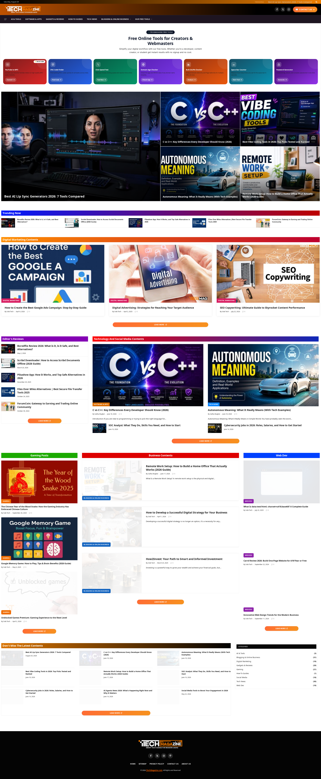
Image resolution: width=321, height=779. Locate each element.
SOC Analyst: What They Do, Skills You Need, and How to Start (144, 425)
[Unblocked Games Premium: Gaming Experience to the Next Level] (39, 593)
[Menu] (5, 19)
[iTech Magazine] (23, 9)
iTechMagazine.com (154, 770)
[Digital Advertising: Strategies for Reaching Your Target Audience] (160, 274)
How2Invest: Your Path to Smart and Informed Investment (184, 559)
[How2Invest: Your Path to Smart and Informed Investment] (112, 573)
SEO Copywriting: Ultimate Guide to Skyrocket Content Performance (262, 307)
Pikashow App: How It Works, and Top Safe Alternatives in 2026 (167, 221)
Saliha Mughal (100, 414)
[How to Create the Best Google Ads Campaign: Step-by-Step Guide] (52, 274)
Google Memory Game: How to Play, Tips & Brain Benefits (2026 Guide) (36, 563)
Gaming (6, 501)
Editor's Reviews (13, 339)
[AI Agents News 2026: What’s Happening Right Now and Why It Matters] (90, 696)
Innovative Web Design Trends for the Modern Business (271, 615)
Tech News (92, 19)
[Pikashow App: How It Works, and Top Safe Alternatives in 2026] (135, 223)
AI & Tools (16, 19)
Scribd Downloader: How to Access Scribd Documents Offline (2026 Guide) (102, 221)
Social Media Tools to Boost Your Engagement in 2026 (205, 690)
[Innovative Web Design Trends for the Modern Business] (282, 590)
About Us (186, 764)
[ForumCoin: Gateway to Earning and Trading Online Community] (263, 223)
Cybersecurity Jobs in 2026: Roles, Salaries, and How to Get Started (263, 425)
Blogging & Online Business (115, 19)
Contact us (173, 764)
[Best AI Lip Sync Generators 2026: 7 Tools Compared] (80, 146)
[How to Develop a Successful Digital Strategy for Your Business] (112, 527)
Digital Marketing (11, 300)
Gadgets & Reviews (55, 19)
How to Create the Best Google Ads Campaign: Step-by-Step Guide (46, 307)
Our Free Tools (142, 19)
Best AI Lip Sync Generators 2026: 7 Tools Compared (44, 196)
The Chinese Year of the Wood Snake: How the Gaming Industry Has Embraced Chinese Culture (35, 508)
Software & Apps (33, 19)
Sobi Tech (10, 311)
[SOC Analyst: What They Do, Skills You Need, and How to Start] (99, 428)
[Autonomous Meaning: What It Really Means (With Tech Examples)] (200, 174)
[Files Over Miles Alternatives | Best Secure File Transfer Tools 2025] (199, 223)
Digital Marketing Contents (20, 239)
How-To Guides (75, 19)
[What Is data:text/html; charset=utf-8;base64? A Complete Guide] (282, 482)
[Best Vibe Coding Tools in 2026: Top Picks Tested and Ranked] (280, 119)
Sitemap (142, 764)
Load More (159, 324)
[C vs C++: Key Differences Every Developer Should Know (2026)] (200, 119)
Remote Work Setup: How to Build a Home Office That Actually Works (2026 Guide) (278, 195)
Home (133, 764)
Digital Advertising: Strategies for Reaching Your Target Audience (153, 307)
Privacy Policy (157, 764)
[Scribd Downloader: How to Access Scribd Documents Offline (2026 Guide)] (72, 223)
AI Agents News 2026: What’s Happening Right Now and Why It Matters (128, 691)
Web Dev (281, 455)
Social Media (241, 677)
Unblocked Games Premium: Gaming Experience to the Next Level (34, 617)
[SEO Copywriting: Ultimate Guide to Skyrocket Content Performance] (268, 274)
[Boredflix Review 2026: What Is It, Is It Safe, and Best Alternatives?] (8, 223)
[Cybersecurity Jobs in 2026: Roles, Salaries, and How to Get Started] (215, 428)
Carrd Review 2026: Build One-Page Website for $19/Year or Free (275, 560)
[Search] (316, 2)
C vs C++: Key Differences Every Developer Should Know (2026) (286, 2)
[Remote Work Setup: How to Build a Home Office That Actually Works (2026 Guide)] (280, 174)
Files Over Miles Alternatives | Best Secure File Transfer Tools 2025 (230, 221)
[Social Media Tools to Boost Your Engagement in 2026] (168, 696)
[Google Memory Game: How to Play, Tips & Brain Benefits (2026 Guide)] (39, 538)
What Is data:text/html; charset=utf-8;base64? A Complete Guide (276, 506)
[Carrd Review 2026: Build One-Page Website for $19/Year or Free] (282, 536)
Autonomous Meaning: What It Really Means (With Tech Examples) (200, 196)
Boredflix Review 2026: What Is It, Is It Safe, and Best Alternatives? (37, 221)
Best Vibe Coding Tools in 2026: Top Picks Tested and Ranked (276, 141)
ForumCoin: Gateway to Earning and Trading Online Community (292, 221)
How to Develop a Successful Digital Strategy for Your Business (186, 512)
